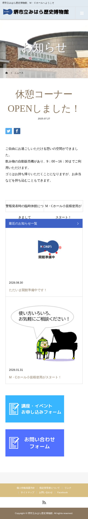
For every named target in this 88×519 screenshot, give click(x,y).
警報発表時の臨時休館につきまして (25, 208)
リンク (68, 488)
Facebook (62, 492)
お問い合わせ (46, 492)
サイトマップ (27, 492)
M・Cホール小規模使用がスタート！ (63, 208)
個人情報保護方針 (26, 488)
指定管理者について (49, 488)
